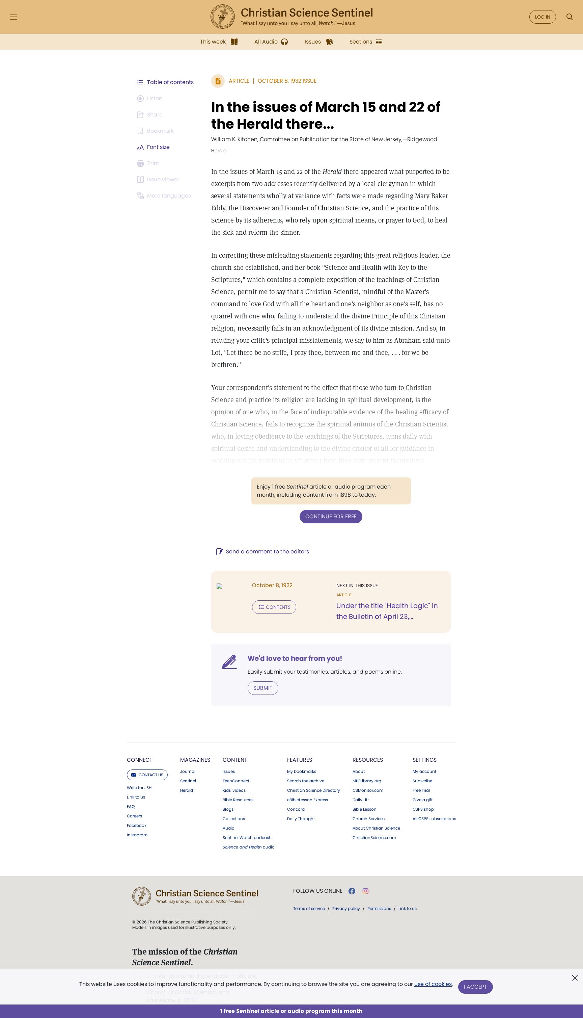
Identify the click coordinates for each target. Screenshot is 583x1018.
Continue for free (331, 516)
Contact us (151, 775)
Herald (186, 790)
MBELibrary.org (367, 781)
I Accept (475, 987)
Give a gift (423, 800)
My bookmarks (301, 771)
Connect (139, 760)
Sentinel (188, 781)
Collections (234, 819)
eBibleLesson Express (307, 800)
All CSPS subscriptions (434, 819)
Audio (228, 828)
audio (249, 847)
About (359, 771)
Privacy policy (346, 908)
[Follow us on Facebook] (352, 891)
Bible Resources (238, 800)
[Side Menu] (13, 17)
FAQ (131, 807)
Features (299, 760)
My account (424, 771)
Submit (263, 688)
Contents (278, 607)
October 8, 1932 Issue (287, 81)
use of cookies (433, 984)
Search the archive (305, 781)
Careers (134, 816)
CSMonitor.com (368, 790)
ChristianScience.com (374, 838)
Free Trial (421, 790)
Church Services (369, 819)
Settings (425, 760)
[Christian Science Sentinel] (291, 16)
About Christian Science (376, 828)
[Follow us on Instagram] (365, 891)
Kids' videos (234, 790)
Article (239, 81)
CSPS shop (423, 809)
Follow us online (317, 891)
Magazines (195, 760)
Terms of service (309, 908)
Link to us (136, 797)
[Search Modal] (569, 17)
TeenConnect (236, 781)
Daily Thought (301, 819)
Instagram (137, 835)
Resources (368, 760)
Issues (229, 771)
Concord (296, 809)
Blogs (228, 809)
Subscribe (422, 781)
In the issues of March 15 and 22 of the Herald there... (325, 115)
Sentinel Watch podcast (246, 838)
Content (235, 760)
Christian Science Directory (313, 790)
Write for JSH (139, 788)
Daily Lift (361, 800)
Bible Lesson (365, 809)
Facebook (136, 826)
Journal (187, 771)
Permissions (379, 908)
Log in (542, 17)
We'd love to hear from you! (295, 658)
